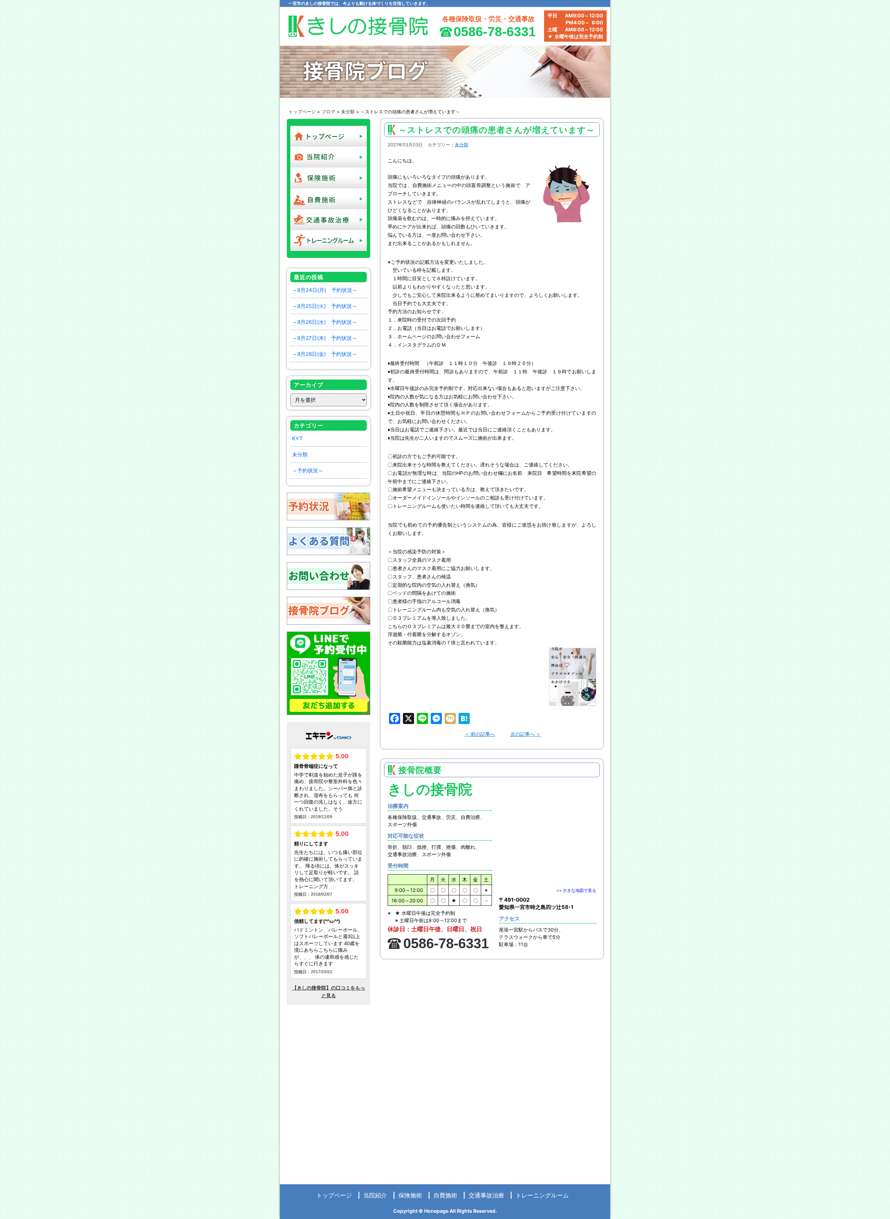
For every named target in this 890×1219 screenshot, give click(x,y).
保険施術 (410, 1195)
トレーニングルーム (542, 1195)
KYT (297, 438)
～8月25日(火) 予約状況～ (324, 306)
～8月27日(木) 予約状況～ (324, 338)
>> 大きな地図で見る (576, 890)
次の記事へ (522, 734)
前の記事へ (483, 734)
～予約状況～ (307, 470)
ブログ (328, 111)
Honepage (436, 1211)
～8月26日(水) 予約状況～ (324, 322)
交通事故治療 (486, 1195)
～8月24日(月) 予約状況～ (324, 290)
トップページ (302, 111)
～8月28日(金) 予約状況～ (324, 354)
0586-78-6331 (495, 31)
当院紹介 (375, 1195)
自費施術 (445, 1195)
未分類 (348, 111)
